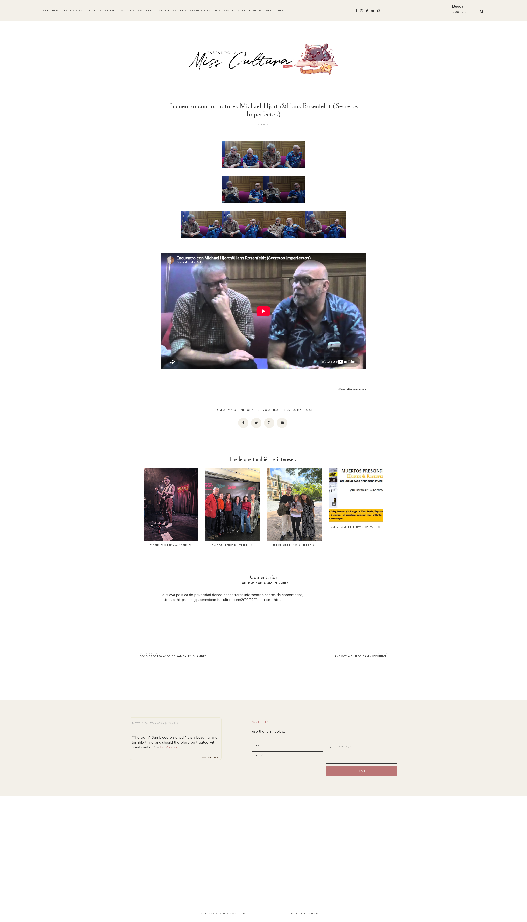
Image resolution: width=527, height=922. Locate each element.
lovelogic (311, 914)
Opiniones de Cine (141, 10)
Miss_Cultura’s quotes (155, 723)
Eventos (255, 10)
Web (45, 10)
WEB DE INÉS (274, 10)
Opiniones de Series (195, 10)
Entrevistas (73, 10)
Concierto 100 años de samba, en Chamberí (174, 656)
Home (56, 10)
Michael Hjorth (272, 410)
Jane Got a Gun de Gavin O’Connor (360, 656)
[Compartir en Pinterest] (269, 423)
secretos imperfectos (298, 410)
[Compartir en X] (256, 423)
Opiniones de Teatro (229, 10)
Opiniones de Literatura (105, 10)
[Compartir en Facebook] (243, 423)
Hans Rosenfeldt (250, 410)
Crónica (220, 410)
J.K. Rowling (168, 747)
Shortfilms (167, 10)
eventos (232, 410)
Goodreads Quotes (211, 757)
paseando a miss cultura (230, 914)
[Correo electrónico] (282, 423)
